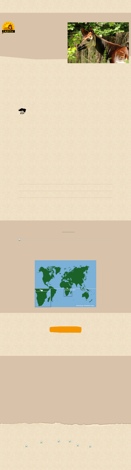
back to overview (65, 329)
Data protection (55, 435)
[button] (7, 143)
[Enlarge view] (33, 143)
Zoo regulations (38, 435)
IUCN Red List (68, 231)
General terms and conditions (87, 435)
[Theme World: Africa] (8, 30)
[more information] (22, 112)
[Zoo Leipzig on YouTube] (44, 407)
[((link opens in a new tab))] (30, 448)
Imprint (68, 435)
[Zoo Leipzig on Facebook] (36, 407)
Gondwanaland (42, 378)
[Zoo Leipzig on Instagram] (52, 407)
